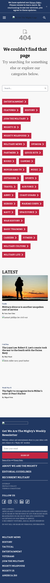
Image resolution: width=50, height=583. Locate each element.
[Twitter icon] (16, 502)
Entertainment (12, 551)
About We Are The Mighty (19, 466)
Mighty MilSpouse (13, 566)
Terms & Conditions (11, 488)
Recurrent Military (16, 477)
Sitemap (6, 484)
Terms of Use (6, 460)
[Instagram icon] (10, 502)
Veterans (8, 556)
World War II (6, 388)
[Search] (45, 88)
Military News (11, 537)
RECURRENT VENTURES (13, 521)
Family (4, 304)
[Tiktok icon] (27, 502)
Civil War (5, 344)
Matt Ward (8, 357)
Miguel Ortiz (8, 397)
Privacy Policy (35, 3)
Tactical (8, 547)
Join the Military (13, 561)
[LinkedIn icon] (21, 502)
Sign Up (25, 455)
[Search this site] (44, 17)
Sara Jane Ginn (9, 313)
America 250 (9, 575)
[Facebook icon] (4, 502)
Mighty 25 (8, 570)
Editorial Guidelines (16, 471)
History (7, 542)
